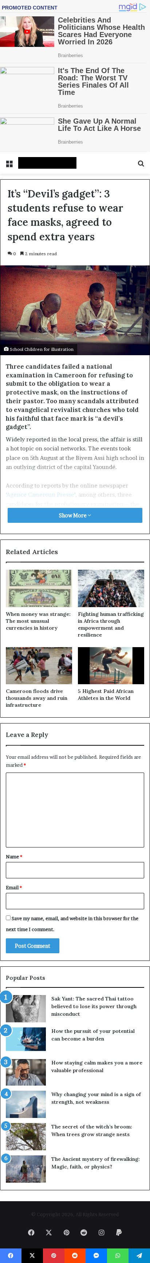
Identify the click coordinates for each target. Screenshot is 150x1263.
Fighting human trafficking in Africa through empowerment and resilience (111, 624)
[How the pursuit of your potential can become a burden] (26, 1040)
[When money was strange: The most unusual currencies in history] (39, 588)
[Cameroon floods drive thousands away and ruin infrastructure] (39, 666)
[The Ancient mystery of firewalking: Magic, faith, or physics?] (26, 1169)
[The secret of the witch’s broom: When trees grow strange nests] (26, 1136)
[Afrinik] (47, 163)
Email (14, 887)
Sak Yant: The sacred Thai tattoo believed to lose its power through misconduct (94, 1006)
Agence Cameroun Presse (40, 494)
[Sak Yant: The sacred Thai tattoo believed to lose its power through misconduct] (26, 1008)
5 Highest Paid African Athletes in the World (106, 694)
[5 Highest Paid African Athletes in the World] (111, 666)
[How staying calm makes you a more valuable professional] (26, 1072)
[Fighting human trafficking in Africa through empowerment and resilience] (111, 588)
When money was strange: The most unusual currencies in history (38, 621)
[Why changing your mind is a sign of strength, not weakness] (26, 1104)
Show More (73, 515)
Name (14, 856)
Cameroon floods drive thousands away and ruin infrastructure (36, 698)
